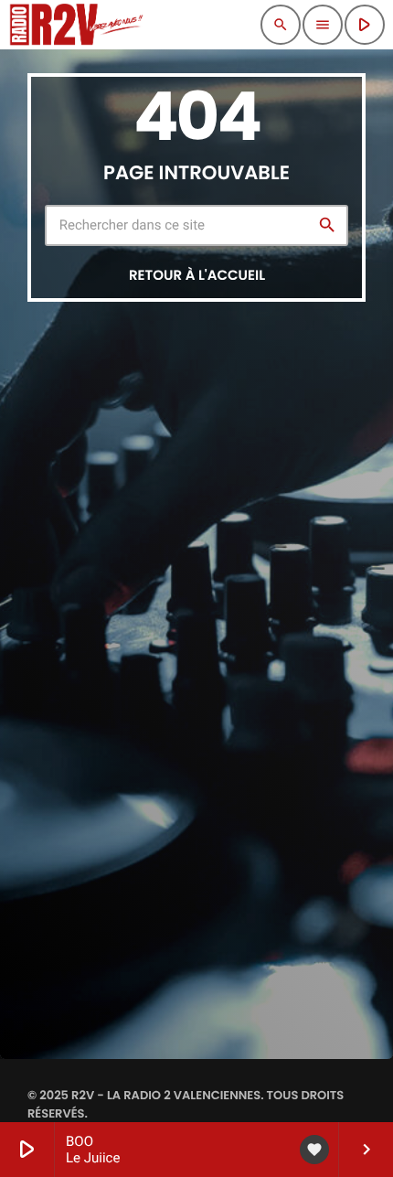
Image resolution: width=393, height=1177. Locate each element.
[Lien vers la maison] (76, 25)
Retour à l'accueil (197, 275)
